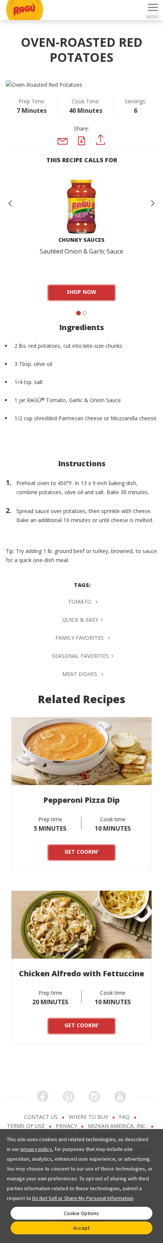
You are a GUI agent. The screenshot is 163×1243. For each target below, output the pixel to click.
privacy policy (36, 1149)
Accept (81, 1228)
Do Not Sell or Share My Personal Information (82, 1198)
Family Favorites (80, 637)
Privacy (67, 1125)
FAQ (125, 1116)
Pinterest (100, 149)
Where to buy (89, 1116)
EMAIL (62, 153)
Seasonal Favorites (80, 655)
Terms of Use (26, 1125)
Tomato (80, 601)
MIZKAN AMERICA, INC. (118, 1125)
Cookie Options (81, 1213)
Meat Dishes (80, 674)
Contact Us (41, 1116)
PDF (83, 147)
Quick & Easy (80, 619)
